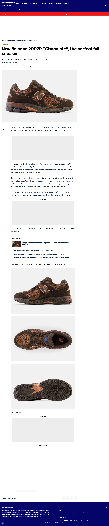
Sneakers (34, 491)
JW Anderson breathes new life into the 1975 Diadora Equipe (34, 251)
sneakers (62, 130)
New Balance (8, 40)
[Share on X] (9, 66)
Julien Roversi (7, 59)
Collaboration (47, 14)
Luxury (56, 14)
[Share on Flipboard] (12, 66)
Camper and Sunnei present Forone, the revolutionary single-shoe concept (43, 264)
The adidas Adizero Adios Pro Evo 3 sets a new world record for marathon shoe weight (42, 257)
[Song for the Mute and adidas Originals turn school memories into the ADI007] (16, 244)
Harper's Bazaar (37, 14)
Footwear (73, 14)
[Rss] (106, 14)
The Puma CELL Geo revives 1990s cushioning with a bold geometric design (39, 254)
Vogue (5, 14)
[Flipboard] (105, 14)
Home (3, 40)
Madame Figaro (64, 14)
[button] (103, 6)
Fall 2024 (30, 229)
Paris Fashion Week (25, 14)
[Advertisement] (54, 24)
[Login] (99, 6)
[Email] (16, 66)
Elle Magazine (13, 14)
